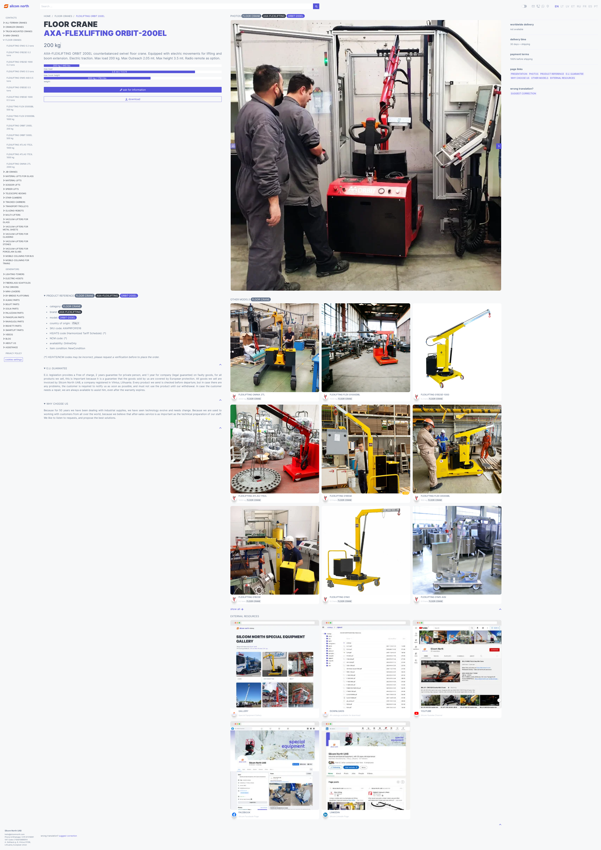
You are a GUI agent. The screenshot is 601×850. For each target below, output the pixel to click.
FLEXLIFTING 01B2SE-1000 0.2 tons (20, 63)
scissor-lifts (12, 185)
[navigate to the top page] (220, 364)
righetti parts (13, 326)
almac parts (12, 300)
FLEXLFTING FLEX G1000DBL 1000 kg (21, 117)
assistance (11, 347)
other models (539, 78)
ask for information (134, 89)
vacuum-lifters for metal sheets (15, 228)
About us (10, 343)
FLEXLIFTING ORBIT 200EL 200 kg (19, 127)
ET (573, 6)
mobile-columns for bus (19, 256)
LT (562, 6)
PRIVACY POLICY (14, 353)
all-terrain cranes (16, 22)
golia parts (11, 308)
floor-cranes (13, 40)
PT (596, 6)
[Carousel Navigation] (365, 146)
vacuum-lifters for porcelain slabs (15, 250)
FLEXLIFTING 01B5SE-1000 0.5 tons (20, 98)
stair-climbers (13, 197)
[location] (548, 6)
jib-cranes (11, 172)
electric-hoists (14, 278)
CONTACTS (11, 17)
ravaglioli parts (14, 321)
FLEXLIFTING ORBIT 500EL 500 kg (19, 137)
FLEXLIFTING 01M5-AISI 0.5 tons (20, 79)
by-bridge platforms (17, 295)
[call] (538, 6)
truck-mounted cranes (18, 31)
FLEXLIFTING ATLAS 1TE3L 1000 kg (20, 156)
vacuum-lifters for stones (15, 243)
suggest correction (523, 93)
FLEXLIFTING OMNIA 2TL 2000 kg (19, 165)
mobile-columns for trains (16, 262)
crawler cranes (14, 27)
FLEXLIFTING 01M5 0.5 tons (20, 71)
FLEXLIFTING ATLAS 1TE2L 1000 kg (20, 146)
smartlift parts (14, 330)
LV (567, 6)
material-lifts (13, 180)
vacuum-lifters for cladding (15, 235)
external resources (562, 78)
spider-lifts (12, 189)
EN (557, 6)
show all (235, 609)
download (134, 99)
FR (584, 6)
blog (8, 338)
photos (533, 74)
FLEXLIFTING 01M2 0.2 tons (20, 45)
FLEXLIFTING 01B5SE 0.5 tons (19, 89)
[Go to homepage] (14, 4)
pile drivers (11, 287)
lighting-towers (14, 274)
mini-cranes (12, 35)
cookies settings (13, 359)
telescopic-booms (15, 193)
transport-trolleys (16, 206)
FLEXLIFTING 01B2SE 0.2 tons (19, 54)
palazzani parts (14, 313)
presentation (519, 74)
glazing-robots (14, 210)
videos (9, 334)
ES (590, 6)
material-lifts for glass (19, 176)
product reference (552, 74)
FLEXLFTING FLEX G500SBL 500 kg (20, 108)
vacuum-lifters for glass (15, 221)
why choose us (520, 78)
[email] (533, 6)
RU (579, 6)
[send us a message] (543, 6)
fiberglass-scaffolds (18, 283)
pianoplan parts (14, 317)
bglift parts (12, 304)
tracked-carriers (15, 202)
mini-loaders (12, 291)
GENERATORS (12, 269)
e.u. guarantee (574, 74)
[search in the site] (316, 6)
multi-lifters (12, 215)
